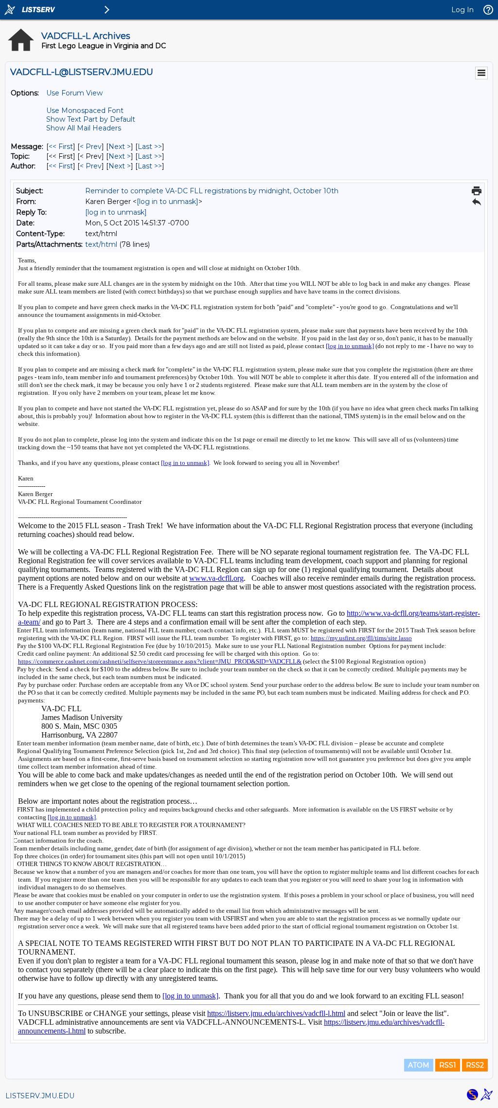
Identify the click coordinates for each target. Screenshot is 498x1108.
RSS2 (475, 1065)
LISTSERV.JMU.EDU (39, 1095)
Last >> (150, 146)
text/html (101, 244)
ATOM (418, 1065)
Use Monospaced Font (85, 110)
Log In (462, 9)
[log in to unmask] (167, 201)
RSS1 (447, 1065)
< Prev (91, 146)
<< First (61, 146)
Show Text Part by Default (90, 119)
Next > (119, 146)
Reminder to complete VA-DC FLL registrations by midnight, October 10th (211, 190)
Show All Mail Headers (83, 128)
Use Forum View (74, 93)
